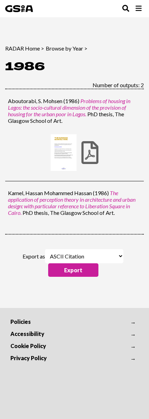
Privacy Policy (28, 358)
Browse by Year (64, 48)
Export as (34, 256)
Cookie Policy (28, 346)
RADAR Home (22, 48)
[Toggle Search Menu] (126, 9)
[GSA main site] (19, 8)
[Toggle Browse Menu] (138, 9)
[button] (73, 270)
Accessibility (27, 333)
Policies (20, 321)
